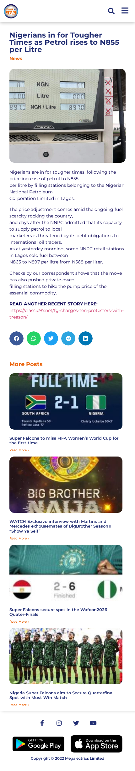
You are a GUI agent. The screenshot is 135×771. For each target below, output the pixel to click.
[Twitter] (76, 723)
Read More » (19, 450)
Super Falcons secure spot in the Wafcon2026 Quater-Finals (58, 612)
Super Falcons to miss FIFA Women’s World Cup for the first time (63, 441)
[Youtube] (93, 723)
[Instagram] (59, 723)
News (15, 58)
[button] (111, 11)
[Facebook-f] (42, 723)
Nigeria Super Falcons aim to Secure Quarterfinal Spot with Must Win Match (61, 695)
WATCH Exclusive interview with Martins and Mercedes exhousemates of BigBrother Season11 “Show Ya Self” (60, 526)
